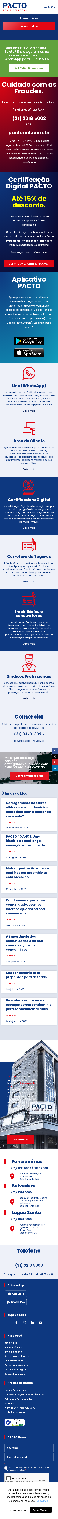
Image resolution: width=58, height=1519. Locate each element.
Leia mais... (11, 822)
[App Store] (15, 1293)
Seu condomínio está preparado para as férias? (27, 975)
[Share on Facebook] (55, 751)
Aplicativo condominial (17, 1356)
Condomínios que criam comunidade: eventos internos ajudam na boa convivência (25, 906)
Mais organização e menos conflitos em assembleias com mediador (28, 872)
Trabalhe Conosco (14, 1412)
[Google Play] (15, 1301)
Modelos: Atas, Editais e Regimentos (24, 1394)
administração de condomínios (22, 1080)
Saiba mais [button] (42, 1501)
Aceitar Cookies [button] (41, 1510)
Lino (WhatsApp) (13, 1360)
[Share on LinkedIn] (55, 768)
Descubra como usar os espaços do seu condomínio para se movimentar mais (28, 1004)
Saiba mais (29, 410)
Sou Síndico (10, 1342)
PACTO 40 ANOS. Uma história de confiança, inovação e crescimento (25, 840)
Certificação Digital (15, 1369)
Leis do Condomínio (15, 1390)
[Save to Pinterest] (55, 762)
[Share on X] (55, 757)
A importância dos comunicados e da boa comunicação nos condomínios (24, 943)
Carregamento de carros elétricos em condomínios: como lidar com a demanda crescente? (28, 809)
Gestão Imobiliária (14, 1374)
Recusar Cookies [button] (17, 1510)
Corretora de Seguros (16, 1365)
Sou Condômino (13, 1347)
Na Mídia (9, 1403)
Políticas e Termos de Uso (18, 1398)
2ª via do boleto (13, 1351)
